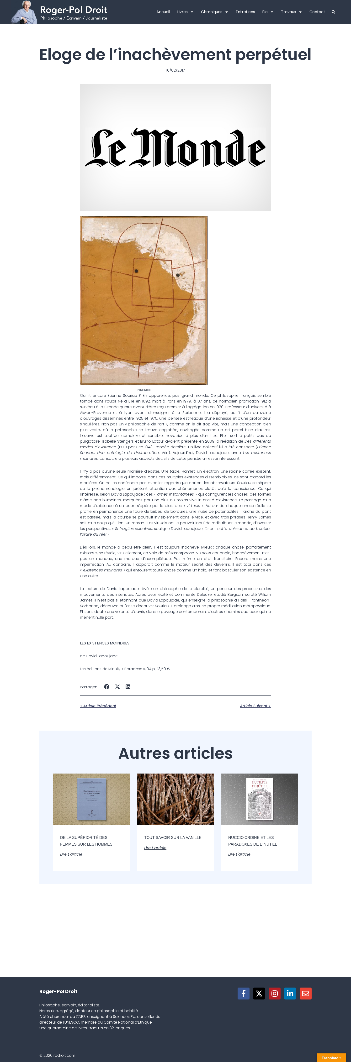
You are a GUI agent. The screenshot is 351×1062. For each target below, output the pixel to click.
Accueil (163, 12)
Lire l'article (71, 854)
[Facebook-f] (244, 993)
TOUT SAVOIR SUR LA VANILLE (173, 838)
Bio (265, 12)
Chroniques (211, 12)
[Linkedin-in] (290, 993)
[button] (107, 686)
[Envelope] (306, 993)
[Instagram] (275, 993)
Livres (182, 12)
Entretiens (245, 12)
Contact (317, 12)
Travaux (288, 12)
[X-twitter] (259, 993)
